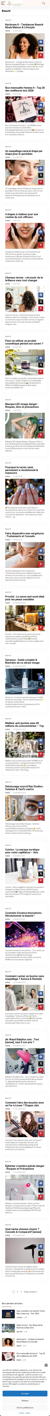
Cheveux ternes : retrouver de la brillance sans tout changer (24, 279)
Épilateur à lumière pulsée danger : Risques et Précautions (24, 1167)
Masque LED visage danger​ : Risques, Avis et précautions (22, 405)
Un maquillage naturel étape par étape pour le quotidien (24, 152)
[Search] (44, 3)
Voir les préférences (25, 1408)
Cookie (21, 1413)
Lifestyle (19, 1317)
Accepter (25, 1393)
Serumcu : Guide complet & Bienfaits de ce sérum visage (22, 661)
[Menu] (3, 3)
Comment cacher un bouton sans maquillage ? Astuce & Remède (24, 977)
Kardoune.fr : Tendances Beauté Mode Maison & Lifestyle (24, 26)
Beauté (8, 20)
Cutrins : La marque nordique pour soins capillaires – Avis (22, 851)
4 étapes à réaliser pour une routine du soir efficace (21, 216)
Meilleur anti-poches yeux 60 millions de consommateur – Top (24, 724)
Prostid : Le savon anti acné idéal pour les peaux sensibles (24, 598)
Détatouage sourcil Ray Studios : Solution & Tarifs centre (24, 788)
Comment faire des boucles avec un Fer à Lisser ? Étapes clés (24, 1104)
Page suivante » (30, 1292)
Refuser (25, 1400)
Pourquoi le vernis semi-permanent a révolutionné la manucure (21, 470)
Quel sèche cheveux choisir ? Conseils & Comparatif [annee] (23, 1230)
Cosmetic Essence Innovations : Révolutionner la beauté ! (24, 914)
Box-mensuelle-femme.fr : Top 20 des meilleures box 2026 (25, 89)
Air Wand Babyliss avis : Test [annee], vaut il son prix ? (22, 1041)
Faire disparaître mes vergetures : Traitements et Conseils (24, 535)
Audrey (7, 31)
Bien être (19, 1332)
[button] (46, 1365)
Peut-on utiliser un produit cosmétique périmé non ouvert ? (24, 342)
